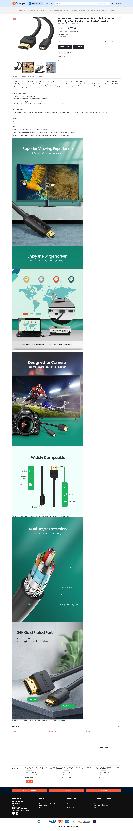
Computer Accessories (93, 39)
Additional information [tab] (29, 77)
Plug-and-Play (109, 41)
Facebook (59, 52)
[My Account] (112, 3)
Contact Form (71, 804)
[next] (120, 18)
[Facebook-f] (13, 813)
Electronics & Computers (101, 805)
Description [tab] (15, 77)
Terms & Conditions (44, 802)
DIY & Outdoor (101, 767)
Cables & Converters (31, 767)
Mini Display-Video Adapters (105, 39)
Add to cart (66, 46)
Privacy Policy (43, 805)
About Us (69, 802)
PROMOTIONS (48, 3)
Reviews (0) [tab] (42, 77)
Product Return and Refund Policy (48, 804)
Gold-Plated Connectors (84, 41)
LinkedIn (65, 52)
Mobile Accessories (40, 767)
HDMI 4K (92, 41)
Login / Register (71, 807)
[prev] (118, 18)
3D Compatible (64, 41)
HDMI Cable (97, 41)
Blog (68, 805)
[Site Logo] (19, 3)
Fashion (96, 807)
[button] (12, 39)
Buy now (79, 46)
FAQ (40, 807)
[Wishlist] (116, 3)
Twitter (62, 52)
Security (118, 767)
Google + (68, 52)
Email (71, 52)
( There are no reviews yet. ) (72, 23)
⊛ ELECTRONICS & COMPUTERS (71, 39)
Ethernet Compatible (73, 41)
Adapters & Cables (82, 39)
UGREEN (64, 56)
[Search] (108, 3)
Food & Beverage (99, 804)
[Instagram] (17, 813)
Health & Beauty (98, 802)
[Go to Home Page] (12, 11)
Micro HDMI (102, 41)
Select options (29, 777)
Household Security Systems (111, 767)
